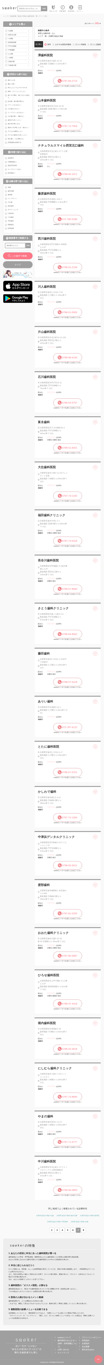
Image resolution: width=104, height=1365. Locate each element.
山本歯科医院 (47, 100)
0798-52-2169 (69, 267)
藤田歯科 (44, 653)
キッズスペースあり (14, 169)
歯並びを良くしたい (14, 120)
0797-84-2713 (69, 81)
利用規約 (86, 1340)
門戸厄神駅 (12, 46)
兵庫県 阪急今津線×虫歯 (45, 1216)
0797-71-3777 (69, 1142)
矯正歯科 (11, 206)
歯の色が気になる (14, 123)
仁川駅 (10, 54)
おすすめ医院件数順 (63, 44)
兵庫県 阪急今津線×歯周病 (89, 1216)
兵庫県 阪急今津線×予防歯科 (57, 1222)
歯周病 (10, 194)
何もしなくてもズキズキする (17, 87)
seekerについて (64, 1337)
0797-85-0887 (69, 955)
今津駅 (10, 38)
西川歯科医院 (47, 238)
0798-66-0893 (69, 1190)
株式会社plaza (88, 1349)
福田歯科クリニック (51, 515)
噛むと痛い (11, 84)
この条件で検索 (19, 256)
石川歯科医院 (47, 377)
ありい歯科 (45, 701)
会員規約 (86, 1343)
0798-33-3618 (69, 1049)
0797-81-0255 (69, 913)
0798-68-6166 (69, 357)
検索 (44, 9)
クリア (17, 265)
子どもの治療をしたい (15, 131)
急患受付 (11, 158)
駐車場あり (11, 173)
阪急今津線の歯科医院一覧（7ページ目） (33, 16)
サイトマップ (63, 1353)
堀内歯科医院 (47, 1023)
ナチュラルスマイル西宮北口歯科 (61, 145)
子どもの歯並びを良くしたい (17, 135)
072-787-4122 (69, 727)
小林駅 (10, 58)
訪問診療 (11, 228)
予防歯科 (11, 221)
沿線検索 (13, 16)
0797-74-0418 (69, 541)
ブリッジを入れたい (14, 105)
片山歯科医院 (47, 331)
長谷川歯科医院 (48, 560)
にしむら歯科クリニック (55, 1068)
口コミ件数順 (80, 44)
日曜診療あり (12, 162)
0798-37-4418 (69, 1003)
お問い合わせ (63, 1349)
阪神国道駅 (12, 42)
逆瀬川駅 (11, 61)
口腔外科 (11, 213)
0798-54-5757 (69, 402)
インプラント (12, 198)
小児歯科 (11, 217)
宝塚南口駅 (12, 65)
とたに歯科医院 (48, 746)
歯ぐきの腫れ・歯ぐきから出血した (19, 96)
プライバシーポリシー (91, 1337)
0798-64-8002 (69, 634)
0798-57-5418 (69, 682)
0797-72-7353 (69, 126)
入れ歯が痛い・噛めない (16, 116)
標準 (49, 44)
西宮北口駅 (12, 35)
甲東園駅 (11, 50)
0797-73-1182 (69, 495)
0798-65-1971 (69, 174)
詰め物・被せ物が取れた (16, 101)
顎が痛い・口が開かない (16, 139)
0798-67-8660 (69, 589)
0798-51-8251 (69, 447)
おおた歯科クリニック (53, 932)
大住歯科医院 (47, 467)
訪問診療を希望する (14, 142)
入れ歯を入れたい (14, 109)
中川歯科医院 (47, 1161)
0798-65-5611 (69, 865)
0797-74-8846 (69, 1096)
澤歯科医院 (45, 55)
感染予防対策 (12, 165)
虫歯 (9, 187)
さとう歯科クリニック (53, 608)
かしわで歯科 (47, 791)
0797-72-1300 (69, 817)
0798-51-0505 (69, 312)
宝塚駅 (10, 31)
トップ (5, 16)
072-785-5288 (69, 219)
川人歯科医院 (47, 286)
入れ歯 (10, 202)
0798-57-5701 (69, 772)
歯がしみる (11, 80)
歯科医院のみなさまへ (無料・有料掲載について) (67, 1343)
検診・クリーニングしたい (17, 91)
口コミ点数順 (95, 44)
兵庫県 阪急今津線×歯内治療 (66, 1216)
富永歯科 (44, 422)
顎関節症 (11, 224)
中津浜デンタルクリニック (56, 837)
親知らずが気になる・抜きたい (18, 127)
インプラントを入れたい (16, 112)
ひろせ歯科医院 (48, 975)
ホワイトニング (13, 209)
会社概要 (86, 1346)
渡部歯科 (44, 885)
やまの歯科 (45, 1116)
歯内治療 (11, 191)
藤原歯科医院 (47, 193)
